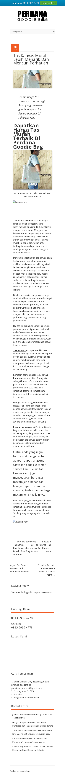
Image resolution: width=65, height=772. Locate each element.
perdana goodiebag (26, 541)
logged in (28, 592)
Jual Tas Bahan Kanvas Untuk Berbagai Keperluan (19, 568)
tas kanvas (31, 548)
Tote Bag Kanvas (29, 551)
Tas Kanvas (18, 544)
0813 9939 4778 (22, 618)
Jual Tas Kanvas (38, 544)
